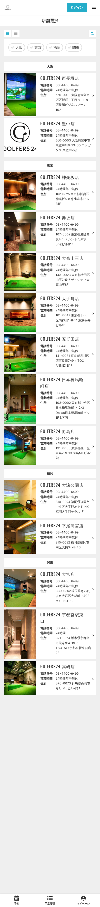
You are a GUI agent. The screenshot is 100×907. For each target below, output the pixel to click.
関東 (75, 47)
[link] (16, 900)
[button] (7, 33)
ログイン (77, 7)
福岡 (56, 47)
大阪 (18, 47)
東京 (37, 47)
